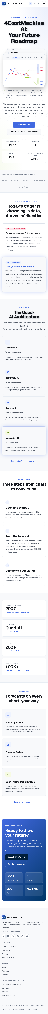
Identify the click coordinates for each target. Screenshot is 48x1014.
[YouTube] (27, 936)
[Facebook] (18, 936)
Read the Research (16, 864)
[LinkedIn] (8, 936)
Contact (5, 975)
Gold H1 (8, 57)
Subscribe (5, 988)
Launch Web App (23, 124)
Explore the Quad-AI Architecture (24, 132)
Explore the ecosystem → (24, 802)
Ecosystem (6, 950)
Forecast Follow (8, 958)
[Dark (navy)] (34, 3)
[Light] (30, 3)
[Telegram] (22, 936)
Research (5, 971)
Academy (5, 992)
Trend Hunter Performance (11, 984)
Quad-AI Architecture (9, 946)
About (4, 967)
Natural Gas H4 (32, 57)
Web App (5, 954)
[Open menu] (44, 3)
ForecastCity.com (8, 995)
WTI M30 (23, 57)
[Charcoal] (38, 3)
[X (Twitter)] (4, 936)
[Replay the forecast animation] (42, 57)
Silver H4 (16, 57)
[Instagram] (13, 936)
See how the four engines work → (24, 461)
